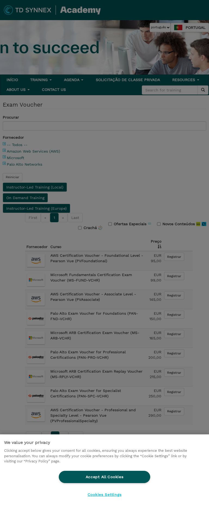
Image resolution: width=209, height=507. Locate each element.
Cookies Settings (105, 494)
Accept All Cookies (105, 477)
